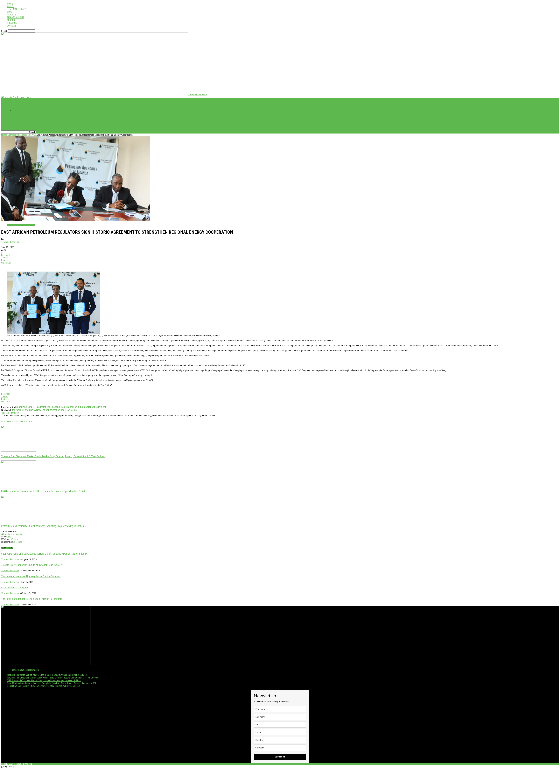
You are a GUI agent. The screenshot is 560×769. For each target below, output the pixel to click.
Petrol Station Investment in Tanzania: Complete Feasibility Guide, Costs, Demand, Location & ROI (51, 683)
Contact (11, 25)
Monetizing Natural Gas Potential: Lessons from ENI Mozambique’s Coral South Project (60, 406)
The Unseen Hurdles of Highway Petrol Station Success (31, 576)
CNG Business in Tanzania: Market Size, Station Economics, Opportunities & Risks (44, 491)
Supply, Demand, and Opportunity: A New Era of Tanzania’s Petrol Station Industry (44, 553)
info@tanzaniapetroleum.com (25, 670)
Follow (15, 539)
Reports (11, 14)
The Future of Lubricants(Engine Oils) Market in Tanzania (31, 599)
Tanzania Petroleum (10, 242)
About (10, 6)
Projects (12, 23)
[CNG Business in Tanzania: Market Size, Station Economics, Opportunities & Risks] (18, 485)
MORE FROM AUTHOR (23, 421)
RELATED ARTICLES (8, 421)
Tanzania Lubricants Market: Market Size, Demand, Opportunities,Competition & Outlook (47, 675)
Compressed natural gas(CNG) (21, 135)
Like (9, 536)
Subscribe (17, 542)
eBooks (11, 20)
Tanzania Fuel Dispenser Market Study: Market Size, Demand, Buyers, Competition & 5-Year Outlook (53, 456)
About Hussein (19, 9)
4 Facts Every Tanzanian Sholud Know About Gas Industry (32, 565)
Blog (9, 11)
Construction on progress (14, 587)
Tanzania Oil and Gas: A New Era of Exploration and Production (44, 409)
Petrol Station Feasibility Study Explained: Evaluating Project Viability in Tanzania (43, 525)
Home (10, 3)
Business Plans (15, 17)
